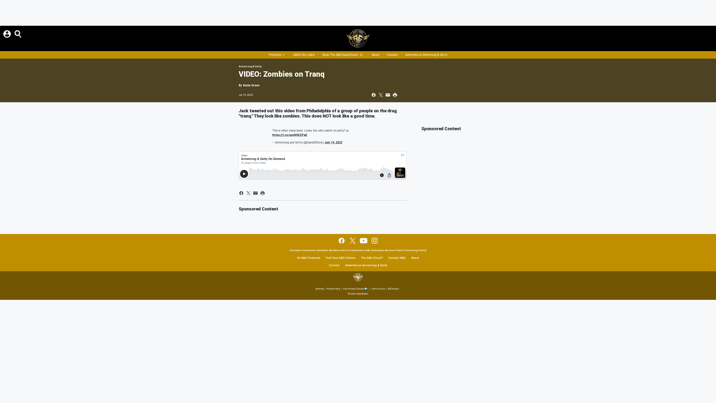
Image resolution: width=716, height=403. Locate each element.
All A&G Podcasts (308, 258)
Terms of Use (378, 289)
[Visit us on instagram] (375, 241)
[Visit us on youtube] (364, 241)
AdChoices (393, 289)
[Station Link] (358, 38)
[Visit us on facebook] (342, 241)
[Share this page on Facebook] (373, 95)
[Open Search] (18, 34)
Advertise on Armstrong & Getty (426, 55)
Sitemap (319, 289)
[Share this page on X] (380, 95)
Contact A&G (397, 258)
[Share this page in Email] (387, 95)
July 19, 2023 (333, 142)
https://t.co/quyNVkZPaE (289, 135)
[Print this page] (395, 95)
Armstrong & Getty (250, 66)
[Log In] (7, 34)
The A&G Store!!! (372, 258)
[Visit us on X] (353, 241)
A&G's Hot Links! (304, 55)
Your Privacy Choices (353, 289)
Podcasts (274, 55)
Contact (392, 55)
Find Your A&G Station (340, 258)
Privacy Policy (333, 289)
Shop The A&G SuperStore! (340, 55)
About (376, 55)
